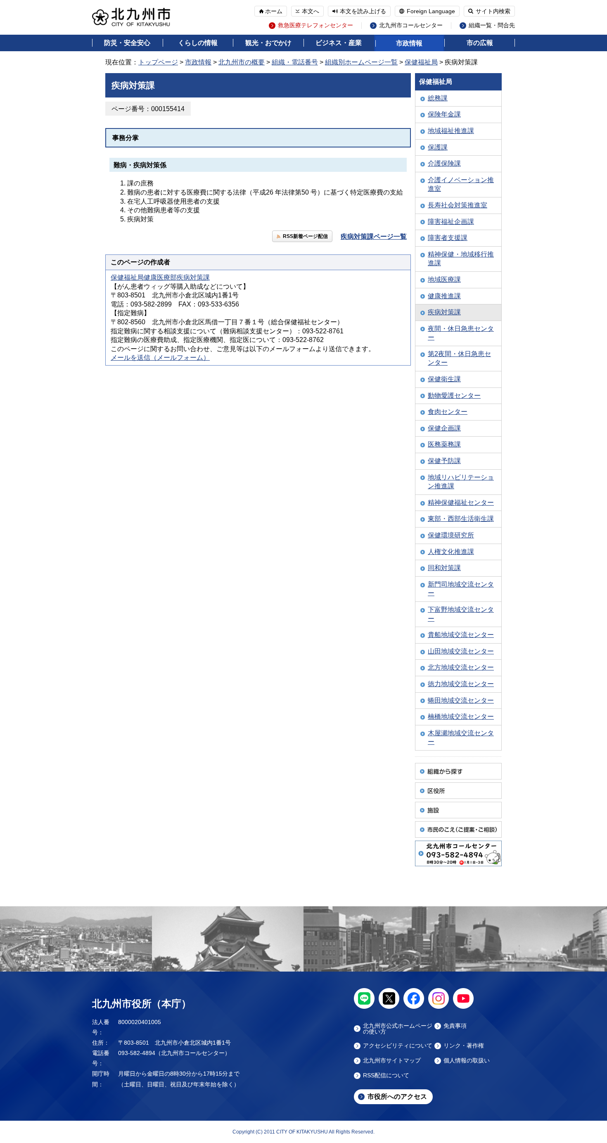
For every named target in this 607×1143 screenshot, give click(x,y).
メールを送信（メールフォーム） (160, 357)
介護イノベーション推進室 (461, 184)
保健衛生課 (444, 379)
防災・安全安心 (127, 42)
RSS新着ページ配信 (305, 236)
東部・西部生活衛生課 (461, 518)
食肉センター (447, 411)
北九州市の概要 (241, 62)
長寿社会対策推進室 (457, 205)
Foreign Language (431, 11)
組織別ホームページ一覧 (361, 62)
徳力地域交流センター (461, 683)
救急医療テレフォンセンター (315, 25)
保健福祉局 (421, 62)
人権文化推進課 (451, 551)
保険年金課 (444, 114)
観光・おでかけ (268, 42)
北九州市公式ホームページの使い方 (397, 1028)
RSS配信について (386, 1075)
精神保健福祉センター (461, 502)
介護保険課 (444, 163)
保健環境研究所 (451, 535)
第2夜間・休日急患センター (459, 358)
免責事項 (455, 1026)
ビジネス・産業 (338, 42)
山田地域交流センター (461, 651)
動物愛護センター (454, 395)
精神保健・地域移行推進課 (461, 259)
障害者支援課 (447, 237)
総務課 (438, 98)
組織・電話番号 (295, 62)
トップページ (158, 62)
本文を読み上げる (363, 11)
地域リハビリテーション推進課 (461, 482)
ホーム (273, 11)
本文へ (310, 11)
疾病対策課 (444, 312)
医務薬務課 (444, 444)
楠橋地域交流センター (461, 716)
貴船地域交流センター (461, 634)
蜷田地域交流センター (461, 700)
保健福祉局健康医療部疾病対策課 (160, 277)
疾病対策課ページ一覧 (374, 236)
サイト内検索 (493, 11)
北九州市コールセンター (411, 25)
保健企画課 (444, 428)
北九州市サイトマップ (392, 1060)
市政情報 (409, 43)
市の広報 (480, 42)
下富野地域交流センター (461, 614)
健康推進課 (444, 295)
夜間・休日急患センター (461, 333)
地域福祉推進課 (451, 130)
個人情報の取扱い (466, 1060)
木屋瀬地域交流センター (461, 738)
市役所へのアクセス (397, 1096)
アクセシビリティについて (397, 1046)
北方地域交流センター (461, 667)
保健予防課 (444, 460)
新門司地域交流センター (461, 589)
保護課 (438, 147)
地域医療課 (444, 279)
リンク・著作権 (463, 1046)
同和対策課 (444, 567)
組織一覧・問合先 (492, 25)
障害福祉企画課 (451, 221)
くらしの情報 (198, 42)
